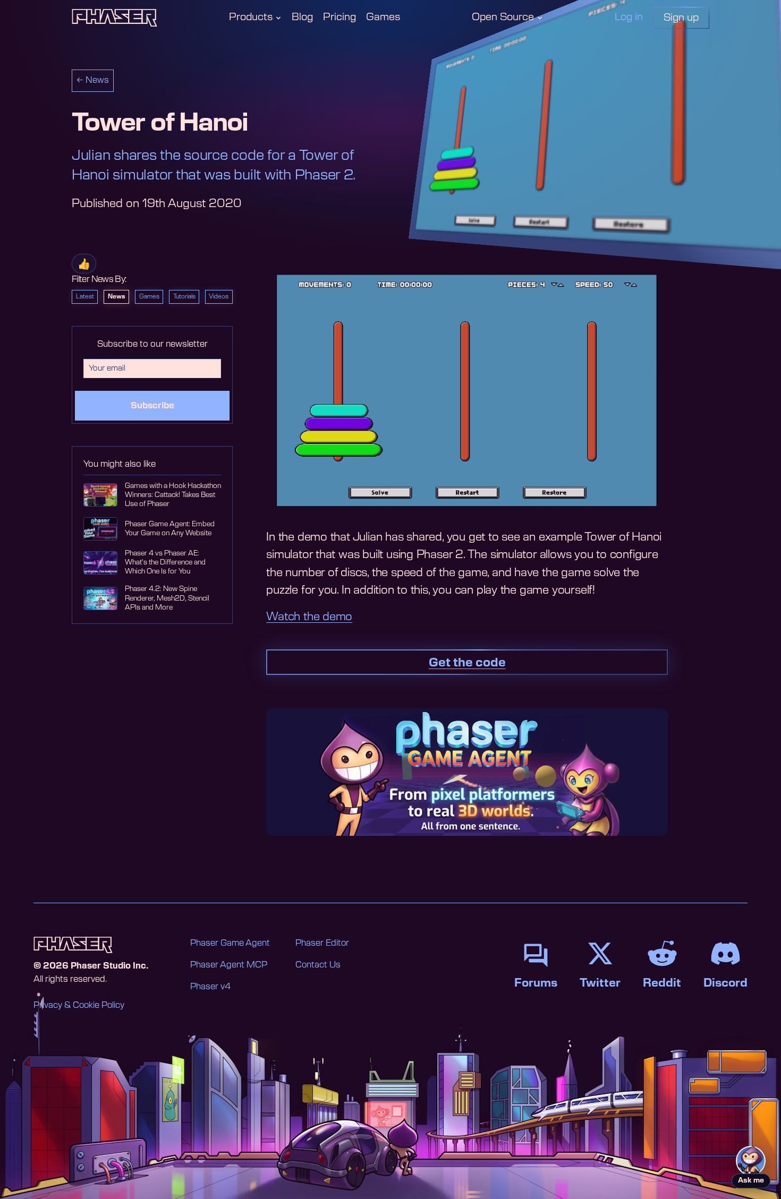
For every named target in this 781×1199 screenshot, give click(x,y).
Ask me (751, 1180)
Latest (85, 296)
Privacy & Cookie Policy (78, 1005)
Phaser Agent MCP (228, 965)
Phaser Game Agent (230, 943)
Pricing (339, 17)
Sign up (681, 18)
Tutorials (184, 296)
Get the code (467, 663)
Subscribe (152, 405)
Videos (218, 296)
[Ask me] (751, 1161)
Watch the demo (309, 616)
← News (93, 80)
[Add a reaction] (84, 263)
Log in (629, 17)
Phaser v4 (210, 986)
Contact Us (318, 965)
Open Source (503, 17)
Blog (302, 17)
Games (383, 17)
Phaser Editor (322, 943)
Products (251, 17)
